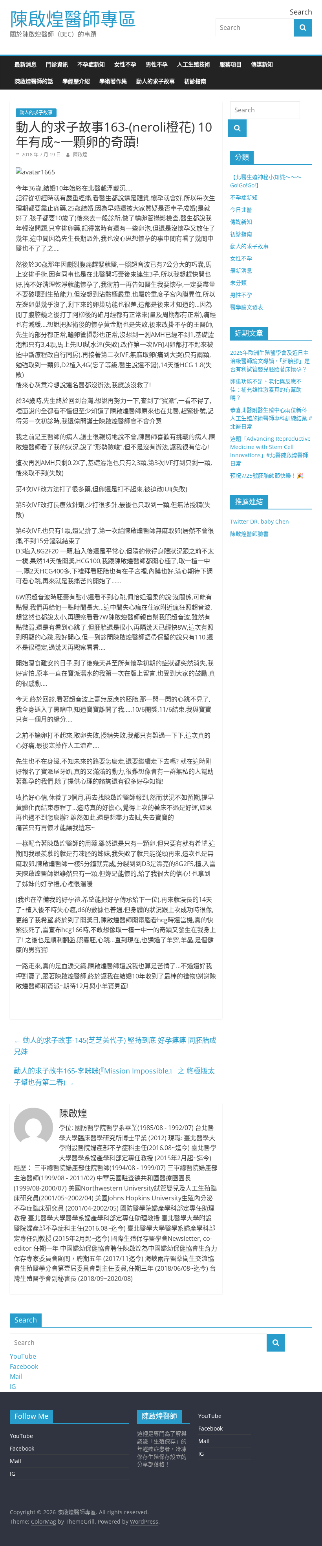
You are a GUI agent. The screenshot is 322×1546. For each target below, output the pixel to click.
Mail (16, 1376)
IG (13, 1386)
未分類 (238, 282)
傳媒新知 (262, 64)
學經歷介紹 (76, 81)
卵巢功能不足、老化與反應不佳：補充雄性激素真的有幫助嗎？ (266, 389)
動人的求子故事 (155, 81)
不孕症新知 (91, 64)
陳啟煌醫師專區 (73, 18)
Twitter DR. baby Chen (259, 521)
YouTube (23, 1356)
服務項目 (231, 64)
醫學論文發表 (246, 307)
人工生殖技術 (193, 64)
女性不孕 (125, 64)
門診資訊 (57, 64)
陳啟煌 (80, 154)
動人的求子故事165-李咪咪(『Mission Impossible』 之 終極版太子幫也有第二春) (114, 1076)
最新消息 (26, 64)
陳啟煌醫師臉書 (249, 533)
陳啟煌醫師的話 (34, 81)
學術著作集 (113, 81)
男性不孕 (157, 64)
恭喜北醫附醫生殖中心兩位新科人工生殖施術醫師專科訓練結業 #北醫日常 (271, 418)
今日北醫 (241, 209)
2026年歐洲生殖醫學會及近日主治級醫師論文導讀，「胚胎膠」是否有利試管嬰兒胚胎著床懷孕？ (270, 361)
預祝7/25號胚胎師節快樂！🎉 (266, 475)
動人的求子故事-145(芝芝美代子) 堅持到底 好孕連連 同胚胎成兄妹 (115, 1045)
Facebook (24, 1366)
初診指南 (195, 81)
